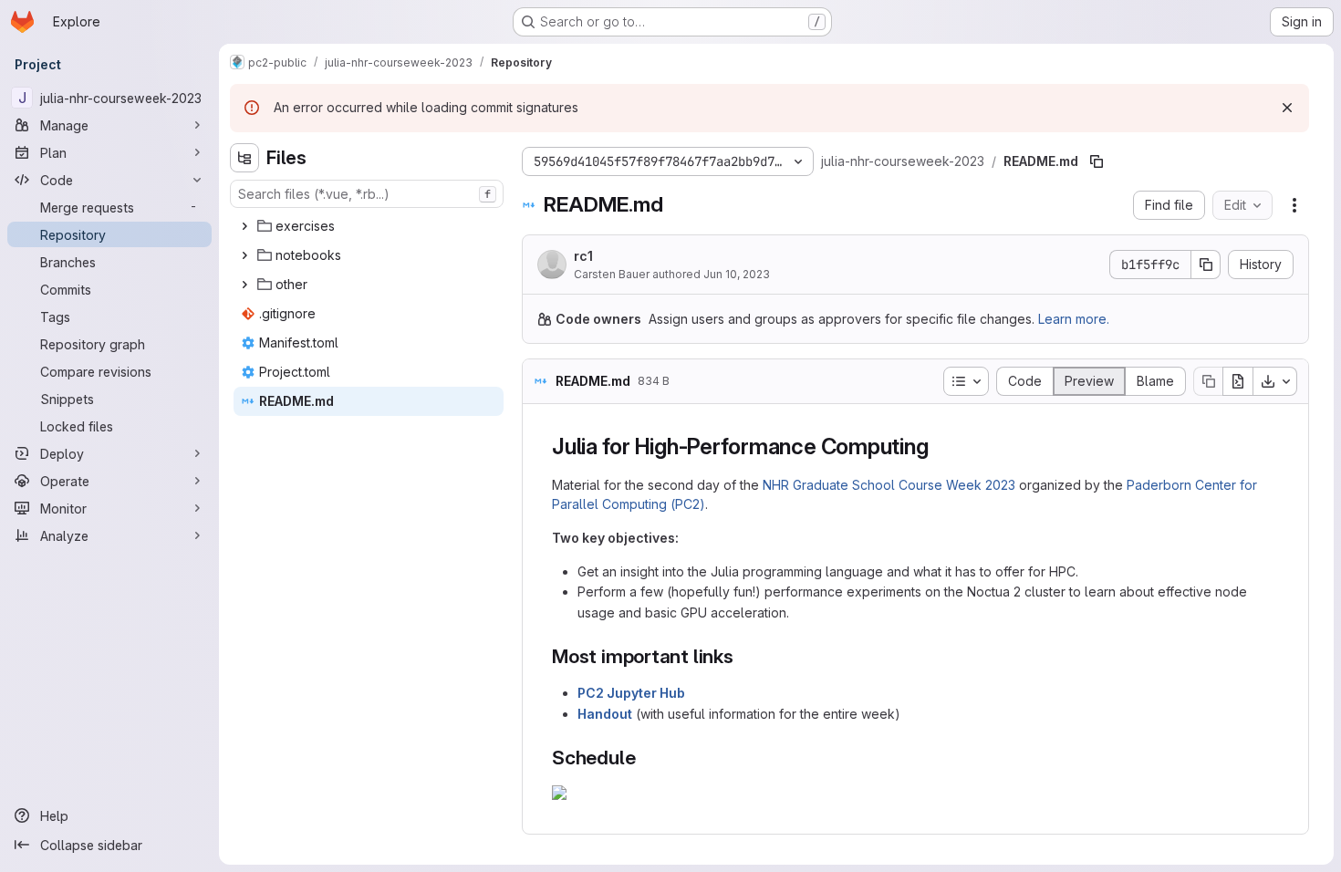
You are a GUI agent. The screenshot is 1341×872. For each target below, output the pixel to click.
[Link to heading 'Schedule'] (645, 757)
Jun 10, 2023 (736, 274)
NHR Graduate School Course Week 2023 (889, 485)
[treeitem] (369, 226)
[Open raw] (1238, 381)
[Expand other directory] (244, 285)
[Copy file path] (1096, 161)
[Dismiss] (1287, 108)
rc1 (583, 256)
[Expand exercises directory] (244, 226)
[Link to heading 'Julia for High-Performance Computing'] (939, 446)
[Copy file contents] (1207, 381)
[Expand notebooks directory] (244, 255)
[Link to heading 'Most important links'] (743, 656)
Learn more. (1073, 319)
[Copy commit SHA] (1206, 264)
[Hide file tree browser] (244, 157)
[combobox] (367, 194)
